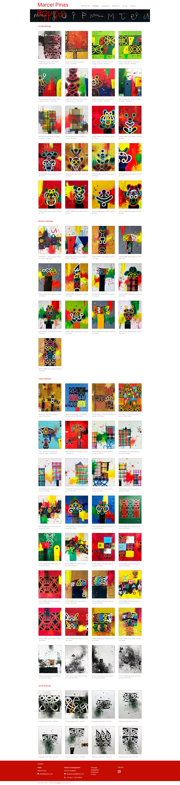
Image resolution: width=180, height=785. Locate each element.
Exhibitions (94, 772)
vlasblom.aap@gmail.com (75, 774)
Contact (93, 774)
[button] (49, 45)
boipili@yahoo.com (46, 774)
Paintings (94, 767)
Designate (58, 783)
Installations (95, 770)
